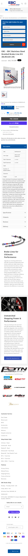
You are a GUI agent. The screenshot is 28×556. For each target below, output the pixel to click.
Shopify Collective (6, 433)
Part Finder (4, 417)
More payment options (14, 126)
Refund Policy (5, 471)
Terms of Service (5, 476)
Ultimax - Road (5, 443)
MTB (2, 422)
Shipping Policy (5, 473)
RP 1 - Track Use (5, 456)
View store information (8, 134)
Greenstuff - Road (6, 445)
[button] (2, 3)
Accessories (4, 425)
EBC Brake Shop (12, 543)
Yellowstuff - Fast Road (7, 451)
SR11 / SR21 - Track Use (7, 461)
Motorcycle (4, 420)
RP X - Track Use (5, 458)
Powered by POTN (18, 543)
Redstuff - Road (5, 448)
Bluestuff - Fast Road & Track (9, 453)
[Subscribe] (21, 507)
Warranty (3, 479)
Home (1, 16)
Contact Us (4, 435)
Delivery (3, 430)
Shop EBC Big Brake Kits (12, 358)
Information (4, 428)
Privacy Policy (5, 468)
